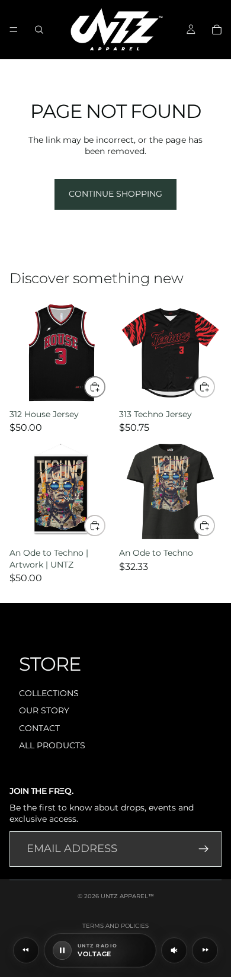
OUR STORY (44, 710)
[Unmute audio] (174, 950)
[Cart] (217, 30)
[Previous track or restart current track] (26, 950)
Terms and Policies (115, 926)
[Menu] (13, 29)
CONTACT (39, 728)
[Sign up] (203, 849)
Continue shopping (115, 193)
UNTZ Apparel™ (127, 896)
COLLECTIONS (49, 693)
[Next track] (205, 950)
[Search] (39, 30)
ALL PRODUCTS (52, 745)
